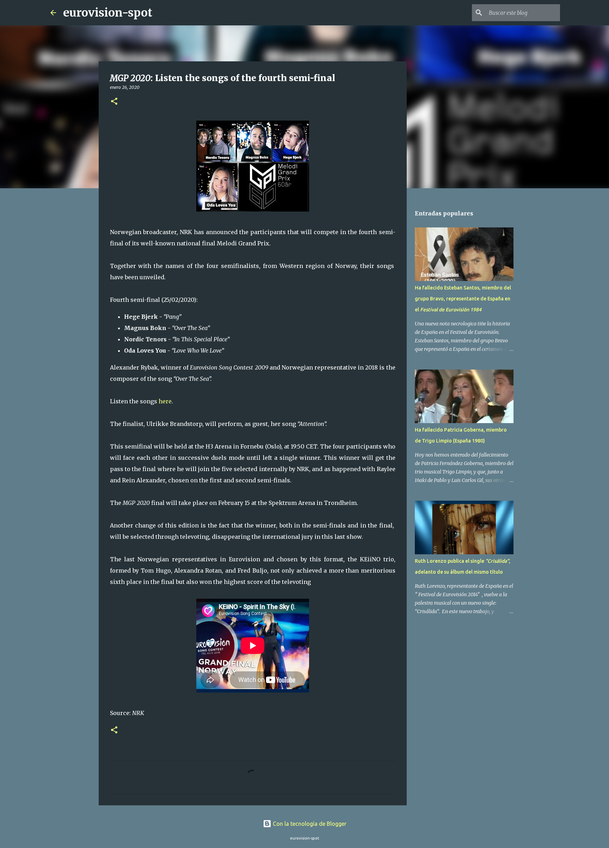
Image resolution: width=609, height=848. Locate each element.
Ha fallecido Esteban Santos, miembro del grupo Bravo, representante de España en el (463, 298)
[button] (114, 101)
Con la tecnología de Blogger (308, 823)
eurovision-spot (107, 13)
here (165, 401)
